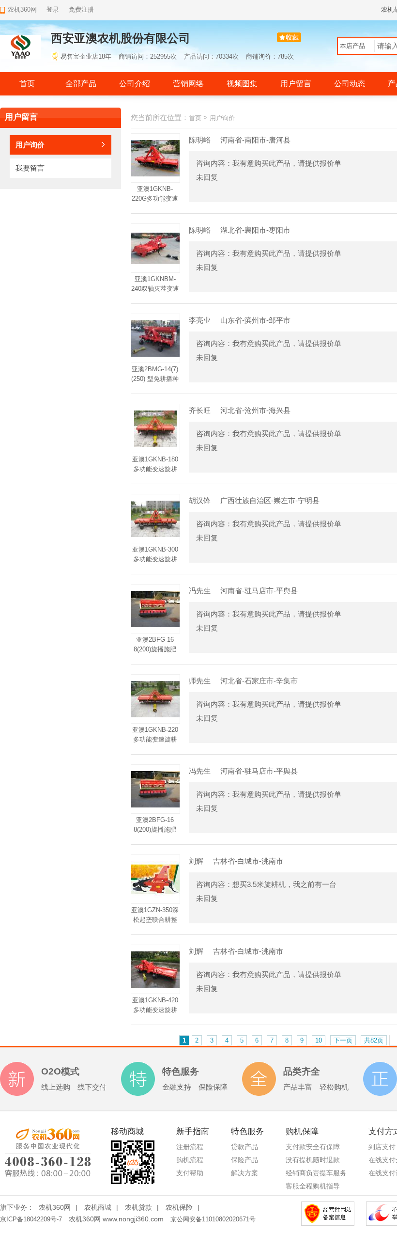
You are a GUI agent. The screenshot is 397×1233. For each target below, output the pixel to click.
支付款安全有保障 (313, 1147)
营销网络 (188, 83)
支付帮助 (189, 1173)
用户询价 (30, 145)
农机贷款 (138, 1207)
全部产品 (80, 83)
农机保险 (179, 1207)
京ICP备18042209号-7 (31, 1219)
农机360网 (55, 1207)
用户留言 (295, 83)
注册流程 (189, 1147)
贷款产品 (244, 1147)
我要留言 (30, 168)
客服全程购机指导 (313, 1186)
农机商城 (97, 1207)
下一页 (343, 1040)
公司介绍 (134, 83)
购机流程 (189, 1160)
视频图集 (242, 83)
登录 (52, 9)
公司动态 (349, 83)
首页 (27, 83)
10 (318, 1040)
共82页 (373, 1040)
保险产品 (244, 1160)
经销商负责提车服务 (316, 1173)
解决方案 (244, 1173)
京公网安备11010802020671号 (213, 1219)
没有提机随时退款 (313, 1160)
